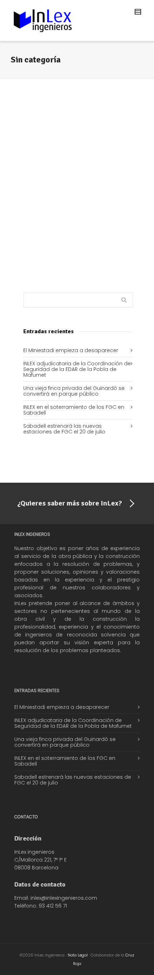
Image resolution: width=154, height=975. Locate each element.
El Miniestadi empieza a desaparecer (70, 350)
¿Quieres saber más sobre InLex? (69, 503)
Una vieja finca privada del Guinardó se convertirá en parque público (74, 391)
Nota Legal (78, 955)
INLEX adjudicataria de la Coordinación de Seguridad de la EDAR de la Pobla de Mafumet (77, 369)
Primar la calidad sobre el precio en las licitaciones (75, 170)
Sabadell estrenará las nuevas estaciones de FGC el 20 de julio (64, 428)
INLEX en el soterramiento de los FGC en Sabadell (73, 409)
